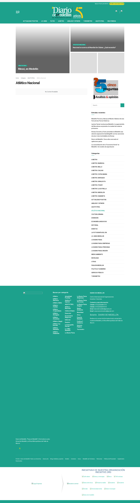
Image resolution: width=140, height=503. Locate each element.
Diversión (94, 218)
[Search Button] (122, 105)
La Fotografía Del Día (99, 232)
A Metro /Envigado (98, 178)
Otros (93, 261)
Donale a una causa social (117, 3)
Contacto (73, 459)
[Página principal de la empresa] (37, 484)
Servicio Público (97, 272)
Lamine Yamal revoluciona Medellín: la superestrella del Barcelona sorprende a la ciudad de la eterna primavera (107, 126)
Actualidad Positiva (30, 21)
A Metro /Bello (96, 167)
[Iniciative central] (72, 484)
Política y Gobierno (98, 269)
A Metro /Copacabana (99, 174)
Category (23, 78)
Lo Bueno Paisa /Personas (100, 247)
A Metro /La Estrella (99, 188)
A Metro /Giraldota (98, 181)
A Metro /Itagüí (96, 185)
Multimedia (112, 21)
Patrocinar (99, 459)
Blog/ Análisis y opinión (56, 459)
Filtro (52, 21)
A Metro (61, 21)
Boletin (67, 459)
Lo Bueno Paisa (96, 240)
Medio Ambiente (97, 254)
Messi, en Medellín (28, 68)
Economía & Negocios (99, 221)
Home (17, 78)
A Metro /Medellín (98, 192)
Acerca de (45, 459)
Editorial (94, 225)
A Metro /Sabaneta (98, 196)
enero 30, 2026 (36, 72)
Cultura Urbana (97, 214)
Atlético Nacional (79, 44)
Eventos (94, 229)
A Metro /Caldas (97, 170)
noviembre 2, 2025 (79, 51)
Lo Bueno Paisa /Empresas (100, 243)
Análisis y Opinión (73, 21)
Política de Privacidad (110, 459)
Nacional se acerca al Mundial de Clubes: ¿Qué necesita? (94, 47)
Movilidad (95, 258)
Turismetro (87, 21)
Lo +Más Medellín (97, 236)
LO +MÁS (44, 21)
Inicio (79, 459)
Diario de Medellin (25, 72)
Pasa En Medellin (97, 265)
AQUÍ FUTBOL (100, 21)
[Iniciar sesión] (122, 12)
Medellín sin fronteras (89, 459)
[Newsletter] (117, 12)
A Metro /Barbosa (97, 163)
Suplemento (121, 459)
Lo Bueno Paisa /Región (99, 251)
